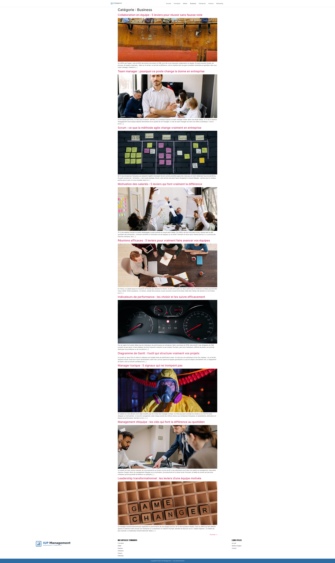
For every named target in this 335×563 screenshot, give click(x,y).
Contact (234, 548)
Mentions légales (236, 546)
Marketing (219, 3)
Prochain (213, 534)
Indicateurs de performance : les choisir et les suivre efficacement (161, 297)
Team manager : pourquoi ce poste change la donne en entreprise (161, 71)
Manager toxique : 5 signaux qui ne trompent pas (150, 365)
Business (193, 3)
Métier (185, 3)
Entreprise (202, 3)
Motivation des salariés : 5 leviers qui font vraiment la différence (160, 184)
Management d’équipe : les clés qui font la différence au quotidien (161, 422)
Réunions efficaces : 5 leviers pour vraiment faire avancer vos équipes (164, 240)
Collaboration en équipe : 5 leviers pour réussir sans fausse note (160, 15)
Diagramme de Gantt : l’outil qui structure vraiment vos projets (158, 353)
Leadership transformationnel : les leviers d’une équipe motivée (159, 478)
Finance (211, 3)
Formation (177, 3)
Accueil (168, 3)
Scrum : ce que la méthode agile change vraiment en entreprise (159, 127)
